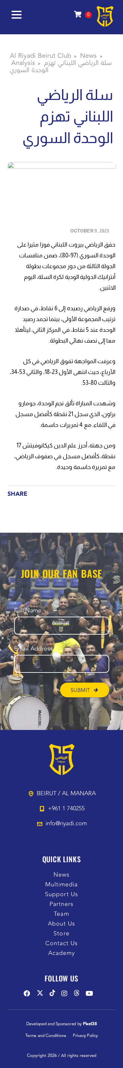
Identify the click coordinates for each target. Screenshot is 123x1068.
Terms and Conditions (45, 1035)
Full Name (28, 610)
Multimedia (61, 885)
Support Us (61, 894)
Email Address (33, 648)
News (61, 875)
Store (61, 934)
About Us (61, 924)
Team (61, 914)
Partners (62, 904)
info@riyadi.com (66, 823)
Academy (61, 953)
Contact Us (61, 943)
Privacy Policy (85, 1035)
